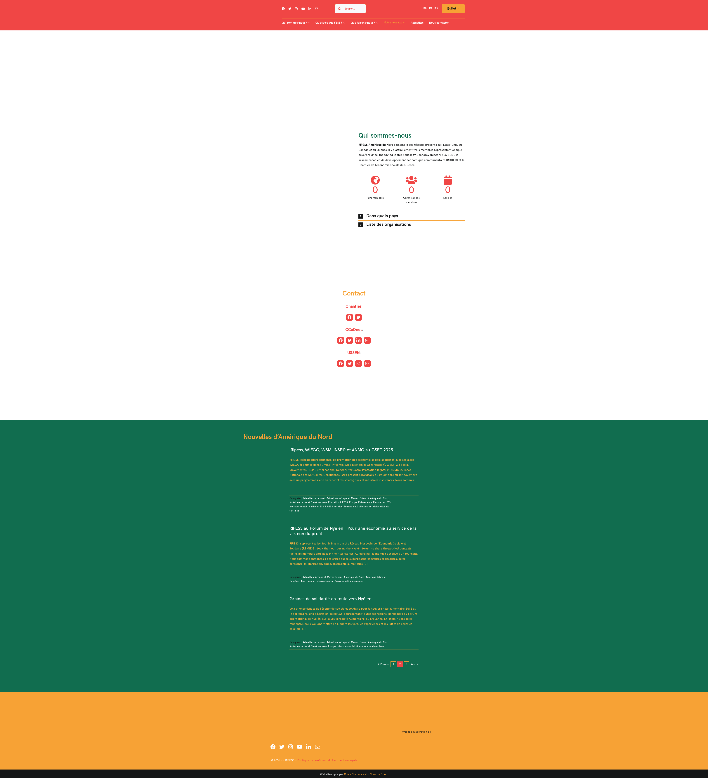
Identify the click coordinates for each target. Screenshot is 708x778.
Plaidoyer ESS (316, 506)
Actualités (332, 498)
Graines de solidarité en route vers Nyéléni (331, 598)
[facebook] (283, 8)
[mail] (316, 8)
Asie (324, 502)
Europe (353, 502)
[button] (411, 216)
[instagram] (296, 8)
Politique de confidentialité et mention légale (327, 760)
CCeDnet (353, 329)
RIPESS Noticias (333, 506)
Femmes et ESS (382, 502)
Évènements (365, 502)
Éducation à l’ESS (338, 502)
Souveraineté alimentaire (358, 506)
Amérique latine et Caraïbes (305, 502)
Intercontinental (298, 506)
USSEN (353, 352)
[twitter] (289, 8)
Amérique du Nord (378, 498)
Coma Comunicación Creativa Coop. (366, 774)
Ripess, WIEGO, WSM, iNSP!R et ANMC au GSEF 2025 (341, 450)
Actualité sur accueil (314, 498)
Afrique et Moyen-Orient (353, 498)
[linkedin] (309, 8)
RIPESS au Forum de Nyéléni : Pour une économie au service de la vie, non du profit (353, 531)
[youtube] (303, 8)
